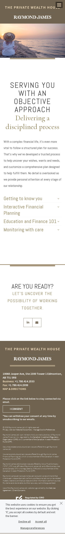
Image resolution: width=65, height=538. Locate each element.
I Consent (16, 409)
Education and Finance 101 (30, 221)
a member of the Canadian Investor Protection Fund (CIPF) (31, 440)
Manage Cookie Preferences (44, 429)
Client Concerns (19, 490)
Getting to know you (23, 198)
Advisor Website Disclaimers (21, 429)
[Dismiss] (61, 503)
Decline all (24, 521)
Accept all (41, 521)
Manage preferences (32, 528)
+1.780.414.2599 (18, 385)
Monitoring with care (24, 229)
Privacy (5, 429)
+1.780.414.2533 (24, 381)
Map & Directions (14, 389)
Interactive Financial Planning (23, 210)
